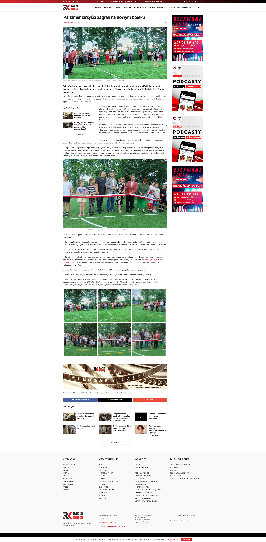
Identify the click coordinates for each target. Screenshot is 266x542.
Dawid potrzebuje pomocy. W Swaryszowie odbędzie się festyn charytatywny (158, 430)
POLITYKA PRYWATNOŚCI (143, 487)
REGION (98, 7)
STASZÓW (102, 495)
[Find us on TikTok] (198, 1)
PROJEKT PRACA (175, 476)
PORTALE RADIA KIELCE (185, 7)
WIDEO (65, 487)
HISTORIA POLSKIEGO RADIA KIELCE (147, 481)
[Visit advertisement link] (187, 38)
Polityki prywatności (172, 539)
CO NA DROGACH (140, 7)
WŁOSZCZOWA (103, 498)
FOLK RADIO (174, 467)
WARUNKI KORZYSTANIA (143, 498)
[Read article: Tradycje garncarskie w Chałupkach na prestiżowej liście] (105, 429)
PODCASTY (173, 470)
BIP (136, 504)
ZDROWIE (151, 7)
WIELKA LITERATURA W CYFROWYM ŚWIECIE (184, 479)
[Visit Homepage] (71, 7)
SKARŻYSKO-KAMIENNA (107, 490)
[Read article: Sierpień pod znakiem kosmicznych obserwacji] (141, 417)
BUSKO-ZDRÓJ (103, 467)
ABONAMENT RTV (140, 484)
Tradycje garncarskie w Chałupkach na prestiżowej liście (122, 428)
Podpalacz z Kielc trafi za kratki (86, 427)
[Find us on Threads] (195, 1)
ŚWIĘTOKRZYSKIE (69, 465)
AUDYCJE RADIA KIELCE (142, 467)
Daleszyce (100, 393)
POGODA (172, 7)
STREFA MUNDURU (69, 481)
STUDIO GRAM (139, 479)
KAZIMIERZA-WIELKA (106, 473)
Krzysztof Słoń (72, 393)
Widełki (123, 393)
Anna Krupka (90, 393)
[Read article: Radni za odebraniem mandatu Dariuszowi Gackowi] (68, 115)
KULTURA (127, 7)
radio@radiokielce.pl (106, 519)
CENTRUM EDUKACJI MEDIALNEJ (180, 465)
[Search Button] (202, 1)
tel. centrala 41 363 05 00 (107, 523)
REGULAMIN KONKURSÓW (143, 493)
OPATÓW (102, 479)
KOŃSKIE (102, 476)
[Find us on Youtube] (189, 1)
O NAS (199, 7)
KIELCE (82, 393)
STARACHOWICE (104, 493)
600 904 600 (122, 526)
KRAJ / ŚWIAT (108, 7)
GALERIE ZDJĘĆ (68, 484)
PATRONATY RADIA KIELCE (143, 476)
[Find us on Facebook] (184, 1)
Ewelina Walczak (68, 22)
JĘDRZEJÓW (102, 470)
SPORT (118, 7)
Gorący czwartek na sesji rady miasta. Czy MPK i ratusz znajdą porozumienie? (84, 125)
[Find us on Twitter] (192, 1)
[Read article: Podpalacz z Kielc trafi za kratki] (69, 429)
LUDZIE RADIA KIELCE (142, 473)
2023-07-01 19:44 (80, 22)
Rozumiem (186, 539)
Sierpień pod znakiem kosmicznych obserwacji (157, 415)
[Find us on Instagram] (186, 1)
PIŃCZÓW (102, 484)
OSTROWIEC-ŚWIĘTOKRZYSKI (108, 481)
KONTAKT (138, 470)
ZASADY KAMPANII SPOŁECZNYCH (146, 501)
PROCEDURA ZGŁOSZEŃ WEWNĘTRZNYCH (148, 490)
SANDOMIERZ (103, 487)
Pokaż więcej (80, 135)
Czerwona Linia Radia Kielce (108, 526)
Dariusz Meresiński (112, 393)
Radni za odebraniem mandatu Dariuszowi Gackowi (82, 115)
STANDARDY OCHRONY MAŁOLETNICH (147, 495)
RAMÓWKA (138, 465)
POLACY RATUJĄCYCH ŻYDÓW (179, 473)
